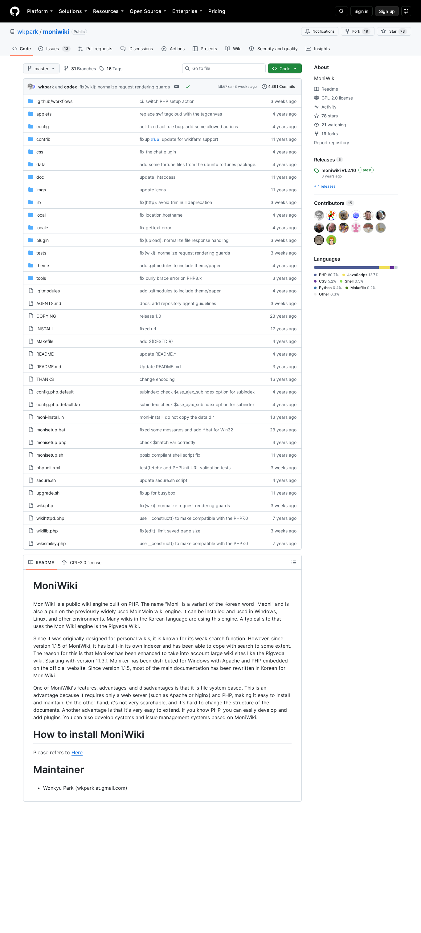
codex (70, 86)
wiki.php (44, 505)
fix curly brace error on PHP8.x (171, 278)
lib (38, 202)
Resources (106, 11)
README (45, 353)
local (41, 215)
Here (77, 752)
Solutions (70, 11)
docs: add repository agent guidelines (178, 303)
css (39, 151)
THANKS (45, 379)
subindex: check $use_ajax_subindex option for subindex (197, 391)
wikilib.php (47, 530)
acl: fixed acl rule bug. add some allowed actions (189, 126)
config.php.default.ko (58, 404)
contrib (43, 139)
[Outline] (293, 562)
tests (41, 252)
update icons (153, 189)
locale (42, 227)
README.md (48, 366)
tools (41, 278)
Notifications (323, 31)
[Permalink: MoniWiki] (29, 585)
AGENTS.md (48, 303)
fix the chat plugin (158, 151)
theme (42, 265)
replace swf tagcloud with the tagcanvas (181, 113)
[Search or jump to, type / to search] (341, 11)
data (41, 164)
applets (43, 113)
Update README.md (160, 366)
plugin (42, 240)
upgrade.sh (47, 492)
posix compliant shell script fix (170, 455)
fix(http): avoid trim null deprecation (176, 202)
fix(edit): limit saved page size (170, 530)
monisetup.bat (50, 429)
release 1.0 (150, 316)
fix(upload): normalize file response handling (184, 240)
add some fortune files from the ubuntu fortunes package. (198, 164)
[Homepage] (15, 11)
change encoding (157, 379)
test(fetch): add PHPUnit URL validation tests (185, 467)
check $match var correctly (167, 442)
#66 (155, 139)
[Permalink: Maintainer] (29, 770)
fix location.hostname (161, 215)
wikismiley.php (51, 543)
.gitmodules (48, 290)
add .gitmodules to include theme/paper (180, 265)
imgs (41, 189)
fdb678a (225, 86)
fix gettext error (155, 227)
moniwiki (56, 31)
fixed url (148, 328)
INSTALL (45, 328)
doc (40, 177)
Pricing (216, 11)
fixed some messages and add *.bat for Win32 (186, 429)
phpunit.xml (48, 467)
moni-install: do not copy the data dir (177, 417)
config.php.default (55, 391)
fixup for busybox (157, 492)
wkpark (27, 31)
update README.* (158, 353)
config (42, 126)
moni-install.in (50, 417)
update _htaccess (157, 177)
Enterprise (184, 11)
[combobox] (226, 68)
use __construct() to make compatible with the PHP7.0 (194, 518)
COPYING (46, 316)
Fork (360, 31)
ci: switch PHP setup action (167, 101)
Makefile (44, 341)
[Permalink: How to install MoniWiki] (29, 734)
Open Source (145, 11)
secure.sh (46, 480)
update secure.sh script (163, 480)
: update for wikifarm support (188, 139)
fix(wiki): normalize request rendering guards (125, 86)
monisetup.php (51, 442)
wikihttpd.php (50, 518)
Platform (37, 11)
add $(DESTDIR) (156, 341)
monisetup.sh (49, 455)
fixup (145, 139)
